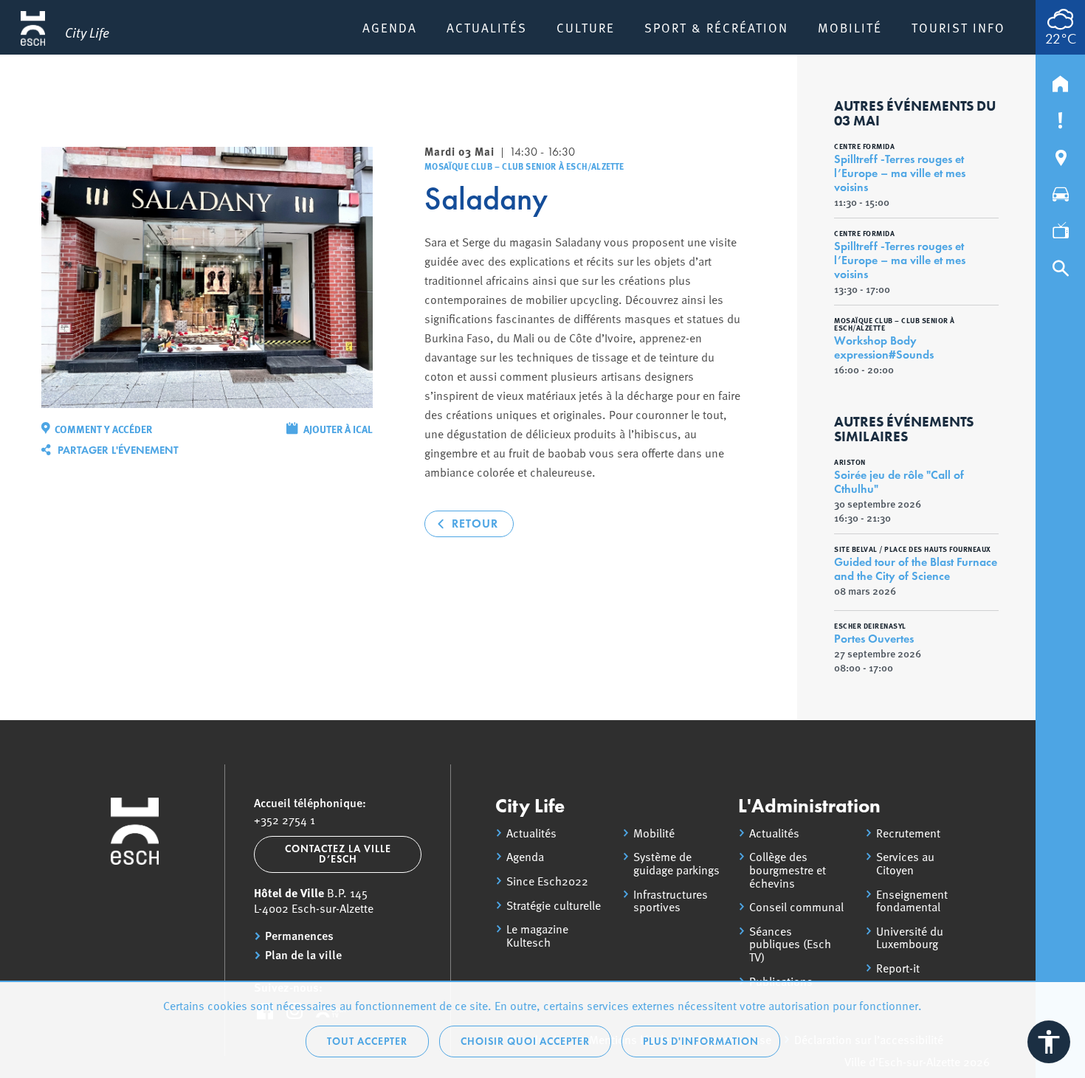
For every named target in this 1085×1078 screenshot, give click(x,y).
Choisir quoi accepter (525, 1041)
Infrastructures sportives (670, 900)
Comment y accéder (103, 428)
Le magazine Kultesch (537, 935)
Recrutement (908, 833)
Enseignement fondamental (912, 900)
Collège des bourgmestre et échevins (787, 869)
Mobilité (850, 27)
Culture (586, 27)
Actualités (487, 27)
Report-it (898, 968)
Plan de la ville (303, 955)
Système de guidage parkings (676, 863)
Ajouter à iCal (338, 428)
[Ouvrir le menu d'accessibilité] (1048, 1041)
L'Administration (809, 806)
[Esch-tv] (1060, 228)
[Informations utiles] (1060, 117)
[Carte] (1060, 154)
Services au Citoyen (905, 863)
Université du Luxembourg (909, 937)
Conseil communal (796, 906)
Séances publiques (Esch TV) (790, 944)
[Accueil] (1060, 80)
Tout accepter (367, 1041)
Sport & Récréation (716, 27)
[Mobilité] (1060, 191)
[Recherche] (1060, 264)
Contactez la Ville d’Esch (338, 854)
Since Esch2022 (547, 881)
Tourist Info (958, 27)
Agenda (389, 27)
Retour (475, 523)
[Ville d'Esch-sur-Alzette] (135, 920)
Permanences (299, 935)
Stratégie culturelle (553, 905)
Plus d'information (701, 1041)
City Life (530, 806)
